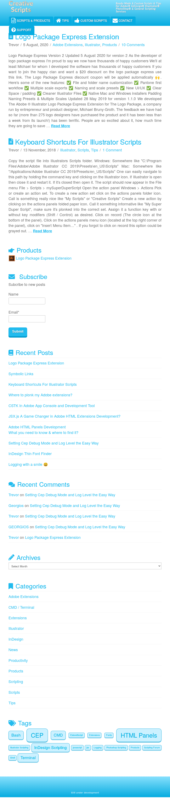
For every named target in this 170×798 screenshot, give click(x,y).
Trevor (13, 494)
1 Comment (112, 149)
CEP (37, 735)
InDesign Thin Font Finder (30, 453)
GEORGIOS (18, 526)
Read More (60, 125)
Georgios (16, 505)
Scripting (15, 681)
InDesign (15, 639)
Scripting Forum (152, 747)
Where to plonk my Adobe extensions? (40, 394)
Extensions (17, 617)
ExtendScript (76, 735)
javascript (77, 747)
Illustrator (92, 44)
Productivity (18, 660)
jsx (87, 747)
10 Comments (133, 44)
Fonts (109, 735)
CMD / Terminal (21, 607)
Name (13, 294)
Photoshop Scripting (116, 747)
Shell (12, 757)
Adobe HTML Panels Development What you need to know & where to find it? (43, 429)
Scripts (83, 149)
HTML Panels (139, 735)
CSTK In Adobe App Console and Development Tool (51, 405)
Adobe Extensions (68, 44)
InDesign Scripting (50, 747)
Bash (16, 735)
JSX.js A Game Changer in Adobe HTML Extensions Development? (64, 416)
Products (109, 44)
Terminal (28, 757)
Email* (13, 312)
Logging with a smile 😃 (28, 464)
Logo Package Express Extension (67, 36)
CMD (58, 735)
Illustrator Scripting (19, 747)
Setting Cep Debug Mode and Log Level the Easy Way (53, 443)
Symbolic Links (20, 373)
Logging (98, 747)
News (13, 649)
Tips (94, 149)
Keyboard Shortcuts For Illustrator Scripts (78, 142)
